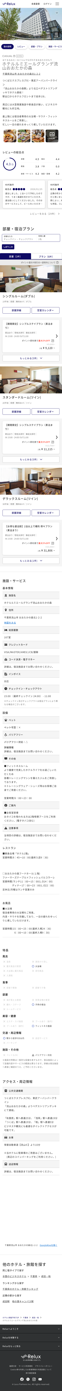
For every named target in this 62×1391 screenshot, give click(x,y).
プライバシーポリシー (43, 1366)
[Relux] (9, 3)
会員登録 (35, 3)
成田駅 (6, 1301)
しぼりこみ (8, 246)
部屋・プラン (36, 46)
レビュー (21, 46)
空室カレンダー (45, 310)
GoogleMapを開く (48, 1245)
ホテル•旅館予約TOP (11, 1317)
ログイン (48, 3)
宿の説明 (7, 46)
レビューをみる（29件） (43, 213)
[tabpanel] (31, 24)
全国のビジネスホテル (14, 1276)
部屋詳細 (16, 310)
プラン (46, 256)
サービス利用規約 (26, 1366)
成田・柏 (46, 1276)
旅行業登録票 (31, 1373)
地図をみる (10, 622)
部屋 (15, 256)
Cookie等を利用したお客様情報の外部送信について (31, 1369)
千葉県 (33, 1276)
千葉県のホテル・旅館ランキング (20, 1288)
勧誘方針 (13, 1366)
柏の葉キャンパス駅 (23, 1301)
